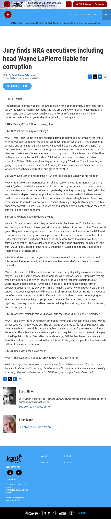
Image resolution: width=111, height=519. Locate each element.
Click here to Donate (91, 4)
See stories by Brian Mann (35, 427)
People (44, 463)
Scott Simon (18, 75)
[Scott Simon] (9, 396)
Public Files (69, 463)
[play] (8, 14)
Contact (67, 456)
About (44, 456)
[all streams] (106, 14)
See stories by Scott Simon (35, 406)
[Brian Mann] (9, 424)
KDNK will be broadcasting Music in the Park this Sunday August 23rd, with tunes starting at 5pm (55, 23)
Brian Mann (30, 75)
